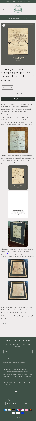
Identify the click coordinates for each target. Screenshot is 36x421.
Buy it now (18, 99)
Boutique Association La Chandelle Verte (17, 416)
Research (6, 359)
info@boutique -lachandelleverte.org (21, 256)
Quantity (3, 84)
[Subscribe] (30, 352)
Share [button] (5, 324)
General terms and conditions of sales (15, 363)
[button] (3, 9)
